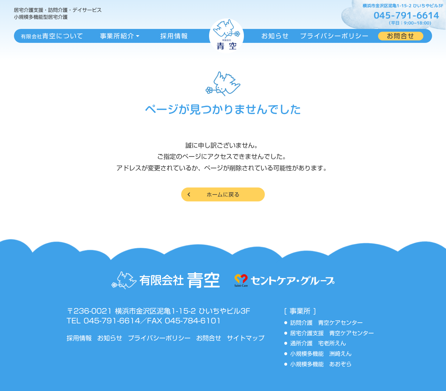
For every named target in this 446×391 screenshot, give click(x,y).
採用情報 (79, 338)
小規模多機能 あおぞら (321, 364)
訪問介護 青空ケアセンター (329, 323)
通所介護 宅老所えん (321, 343)
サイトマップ (245, 338)
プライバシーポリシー (159, 338)
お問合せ (208, 338)
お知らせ (109, 338)
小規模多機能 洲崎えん (321, 354)
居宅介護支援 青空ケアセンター (334, 333)
